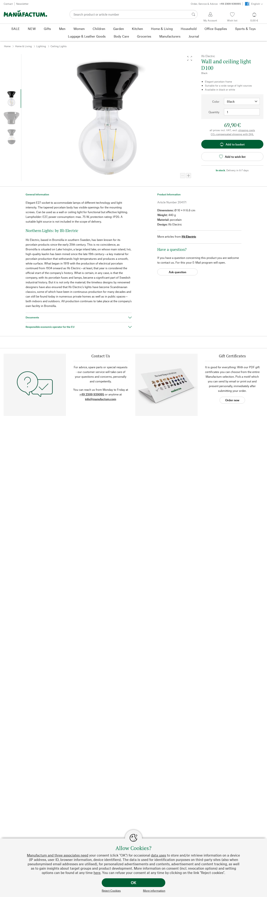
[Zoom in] (188, 175)
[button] (189, 58)
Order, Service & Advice (216, 3)
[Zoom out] (182, 175)
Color (215, 101)
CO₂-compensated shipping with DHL (232, 134)
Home (7, 46)
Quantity (214, 112)
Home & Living (23, 46)
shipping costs (246, 130)
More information (154, 890)
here (97, 873)
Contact (8, 3)
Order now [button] (232, 400)
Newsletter (22, 3)
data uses (158, 855)
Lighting (41, 46)
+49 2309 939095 (91, 394)
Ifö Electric (189, 236)
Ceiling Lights (58, 46)
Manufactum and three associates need (57, 855)
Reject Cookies (111, 890)
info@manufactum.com (100, 399)
